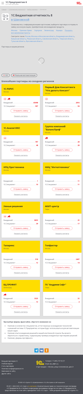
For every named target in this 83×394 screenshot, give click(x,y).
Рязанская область (34, 39)
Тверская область (66, 39)
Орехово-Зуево (26, 30)
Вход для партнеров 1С (10, 361)
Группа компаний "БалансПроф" (55, 128)
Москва (14, 30)
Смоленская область (50, 39)
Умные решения (13, 206)
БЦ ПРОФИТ (10, 284)
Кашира (59, 30)
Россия (27, 36)
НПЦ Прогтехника (14, 167)
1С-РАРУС (9, 88)
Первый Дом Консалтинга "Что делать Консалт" (60, 89)
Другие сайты (6, 374)
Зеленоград (49, 30)
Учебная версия (7, 364)
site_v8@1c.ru (53, 364)
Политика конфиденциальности (12, 369)
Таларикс (9, 245)
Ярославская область (34, 41)
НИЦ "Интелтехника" (57, 167)
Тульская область (18, 41)
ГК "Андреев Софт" (55, 284)
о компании (32, 386)
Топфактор (51, 245)
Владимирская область (65, 36)
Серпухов (38, 30)
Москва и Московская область (43, 36)
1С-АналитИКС (12, 128)
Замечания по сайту (8, 371)
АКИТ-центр (52, 206)
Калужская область (18, 39)
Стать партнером (8, 366)
